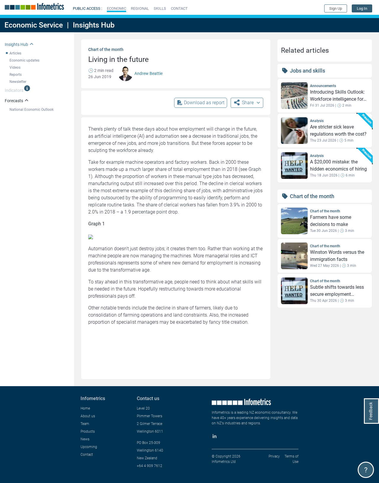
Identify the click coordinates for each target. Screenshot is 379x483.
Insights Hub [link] (16, 44)
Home (85, 408)
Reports (15, 75)
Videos (14, 67)
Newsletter (17, 82)
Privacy (274, 456)
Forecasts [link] (14, 100)
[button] (117, 8)
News (85, 439)
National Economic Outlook (31, 109)
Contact (87, 454)
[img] (27, 88)
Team (85, 424)
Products (88, 431)
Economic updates (24, 60)
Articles (15, 53)
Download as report (204, 102)
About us (88, 416)
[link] (362, 8)
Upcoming (89, 447)
